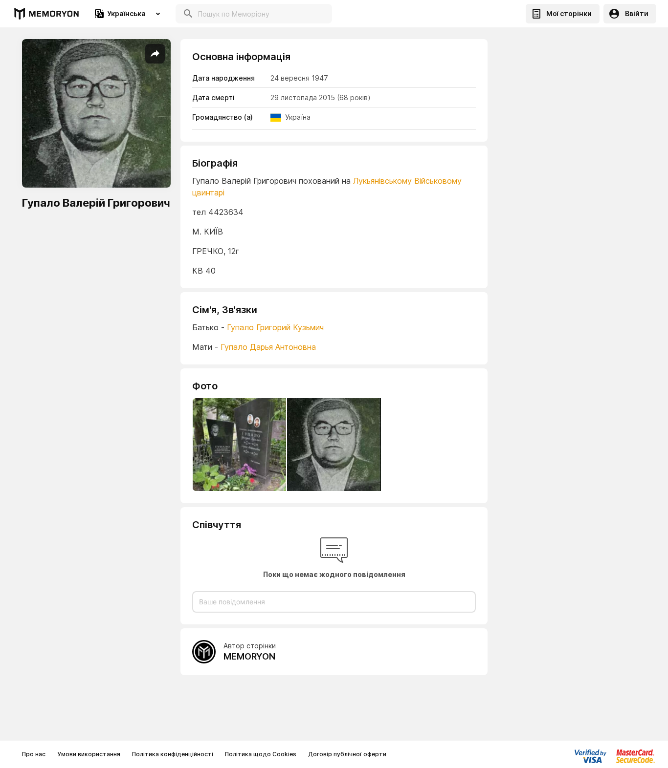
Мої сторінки (569, 13)
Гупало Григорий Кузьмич (275, 327)
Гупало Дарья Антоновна (268, 347)
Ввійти (636, 13)
